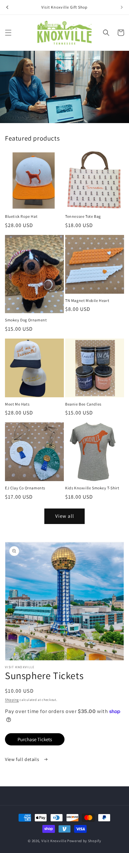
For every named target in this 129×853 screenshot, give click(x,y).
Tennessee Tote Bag (83, 216)
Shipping (12, 700)
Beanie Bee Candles (83, 404)
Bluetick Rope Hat (21, 216)
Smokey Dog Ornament (26, 319)
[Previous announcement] (7, 7)
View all (64, 516)
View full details (22, 759)
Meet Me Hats (17, 404)
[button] (8, 32)
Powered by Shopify (84, 840)
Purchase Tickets (35, 739)
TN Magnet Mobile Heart (87, 300)
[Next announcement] (121, 7)
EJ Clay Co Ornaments (25, 487)
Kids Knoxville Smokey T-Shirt (92, 487)
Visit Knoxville (53, 840)
